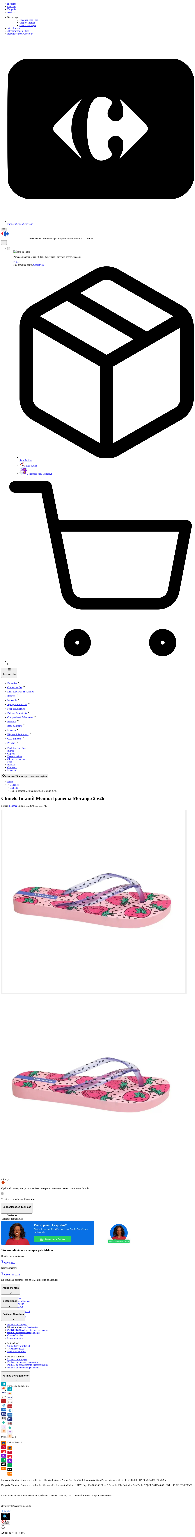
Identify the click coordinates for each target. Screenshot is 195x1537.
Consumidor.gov (15, 1338)
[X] (5, 1511)
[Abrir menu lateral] (4, 229)
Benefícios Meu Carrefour (19, 33)
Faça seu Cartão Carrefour (20, 224)
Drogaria (11, 9)
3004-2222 (10, 1262)
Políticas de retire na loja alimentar (23, 1367)
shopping (11, 3)
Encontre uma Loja (29, 20)
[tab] (93, 902)
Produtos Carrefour (16, 748)
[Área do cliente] (8, 248)
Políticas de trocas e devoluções (22, 1327)
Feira (9, 762)
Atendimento (13, 28)
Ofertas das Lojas (28, 25)
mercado (11, 6)
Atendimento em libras (18, 31)
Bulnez (10, 751)
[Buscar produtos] (4, 242)
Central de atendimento (18, 1301)
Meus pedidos (14, 1329)
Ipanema (13, 806)
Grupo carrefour (27, 22)
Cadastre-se (38, 265)
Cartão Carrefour (15, 1335)
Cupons (11, 753)
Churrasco (12, 767)
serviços (11, 12)
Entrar (16, 262)
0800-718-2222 (12, 1274)
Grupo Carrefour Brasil (18, 1346)
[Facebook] (2, 1511)
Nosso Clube (30, 465)
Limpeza (11, 770)
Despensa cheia (14, 756)
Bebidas (11, 764)
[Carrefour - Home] (5, 235)
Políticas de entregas (17, 1324)
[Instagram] (7, 1511)
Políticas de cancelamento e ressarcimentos (27, 1330)
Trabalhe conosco (15, 1348)
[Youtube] (10, 1511)
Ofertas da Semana (16, 759)
